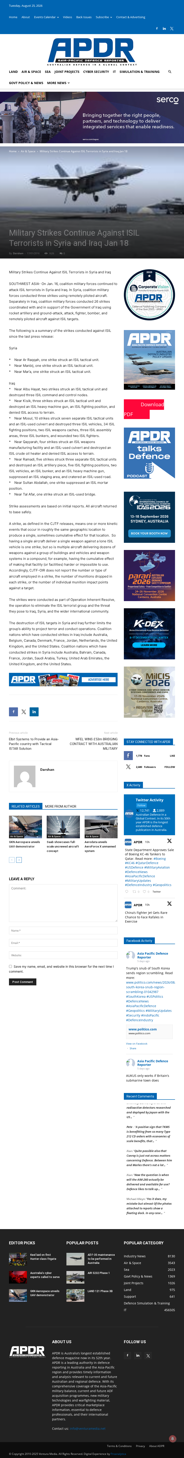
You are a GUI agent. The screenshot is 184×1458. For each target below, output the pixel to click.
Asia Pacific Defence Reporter (152, 955)
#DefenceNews (136, 872)
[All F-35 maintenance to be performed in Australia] (75, 1259)
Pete (129, 1119)
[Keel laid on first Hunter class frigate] (18, 1259)
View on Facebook (136, 1043)
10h (147, 842)
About (26, 17)
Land (13, 72)
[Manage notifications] (172, 1438)
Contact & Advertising (130, 17)
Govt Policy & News (26, 83)
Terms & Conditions (119, 1446)
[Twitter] (171, 28)
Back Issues (84, 17)
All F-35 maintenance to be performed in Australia (101, 1259)
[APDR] (92, 50)
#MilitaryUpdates (138, 880)
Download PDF (144, 409)
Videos (67, 17)
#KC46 (130, 863)
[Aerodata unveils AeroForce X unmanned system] (101, 827)
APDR (138, 842)
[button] (169, 72)
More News (56, 83)
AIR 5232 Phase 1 (99, 1273)
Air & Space (31, 72)
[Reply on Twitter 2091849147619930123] (127, 892)
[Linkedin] (164, 28)
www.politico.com (143, 1029)
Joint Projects (67, 72)
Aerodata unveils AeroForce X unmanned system (100, 846)
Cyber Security (96, 72)
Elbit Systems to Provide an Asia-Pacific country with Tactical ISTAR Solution (34, 744)
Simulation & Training (140, 72)
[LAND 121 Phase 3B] (75, 1295)
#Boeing (159, 858)
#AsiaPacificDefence (140, 876)
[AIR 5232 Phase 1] (75, 1277)
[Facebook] (156, 28)
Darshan (18, 253)
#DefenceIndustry (138, 885)
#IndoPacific (150, 1015)
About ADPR (156, 1446)
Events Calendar (45, 17)
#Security (133, 1015)
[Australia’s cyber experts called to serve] (18, 1277)
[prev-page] (12, 860)
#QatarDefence (147, 863)
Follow (169, 767)
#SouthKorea (136, 996)
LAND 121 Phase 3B (100, 1291)
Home (13, 17)
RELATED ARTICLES (26, 806)
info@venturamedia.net (87, 1428)
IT (114, 72)
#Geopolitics (162, 885)
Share (133, 1048)
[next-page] (19, 860)
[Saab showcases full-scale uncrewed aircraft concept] (63, 827)
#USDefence (134, 867)
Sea (48, 72)
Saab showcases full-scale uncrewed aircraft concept (63, 846)
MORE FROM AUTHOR (60, 806)
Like (172, 755)
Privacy (140, 1446)
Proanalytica (118, 1454)
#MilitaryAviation (157, 867)
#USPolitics (155, 996)
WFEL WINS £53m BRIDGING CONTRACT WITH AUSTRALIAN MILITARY (94, 744)
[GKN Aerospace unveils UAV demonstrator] (25, 827)
